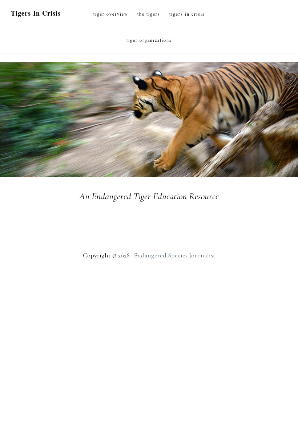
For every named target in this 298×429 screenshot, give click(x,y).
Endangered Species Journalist (174, 255)
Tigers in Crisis (36, 13)
